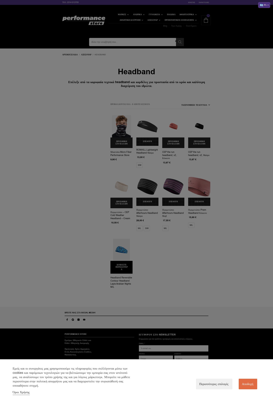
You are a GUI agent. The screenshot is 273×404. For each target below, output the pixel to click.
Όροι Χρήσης (21, 392)
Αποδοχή (247, 384)
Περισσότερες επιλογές (213, 384)
